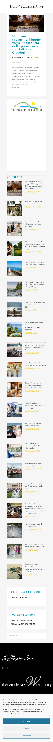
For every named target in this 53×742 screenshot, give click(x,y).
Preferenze (26, 736)
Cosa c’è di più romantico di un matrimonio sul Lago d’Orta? (35, 305)
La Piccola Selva (19, 598)
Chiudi (26, 728)
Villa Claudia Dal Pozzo (23, 624)
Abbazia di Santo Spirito (23, 621)
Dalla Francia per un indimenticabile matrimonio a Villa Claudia (35, 446)
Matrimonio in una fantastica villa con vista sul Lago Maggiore (35, 224)
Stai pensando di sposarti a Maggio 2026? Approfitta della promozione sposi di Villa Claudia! (26, 44)
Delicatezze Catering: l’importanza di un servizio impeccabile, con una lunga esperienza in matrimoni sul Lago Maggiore (34, 508)
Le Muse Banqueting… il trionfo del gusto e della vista (34, 486)
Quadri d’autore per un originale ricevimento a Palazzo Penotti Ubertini (33, 385)
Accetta (26, 721)
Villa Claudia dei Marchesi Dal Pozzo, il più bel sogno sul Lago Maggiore (34, 285)
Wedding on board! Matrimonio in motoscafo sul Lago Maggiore (35, 405)
